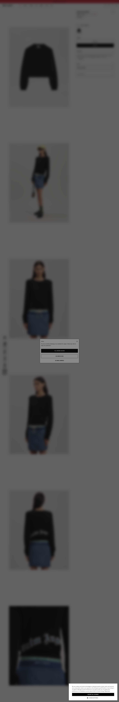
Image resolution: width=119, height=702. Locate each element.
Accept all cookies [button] (93, 694)
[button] (93, 698)
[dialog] (93, 692)
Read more (107, 691)
